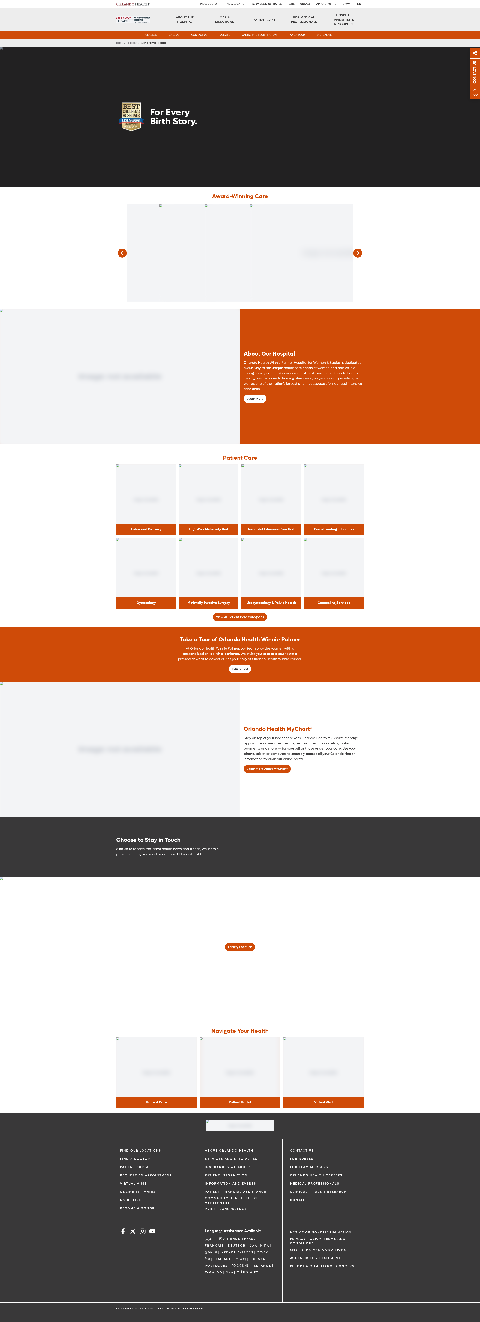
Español (262, 1266)
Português (216, 1266)
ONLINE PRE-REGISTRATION (259, 35)
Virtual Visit (133, 1183)
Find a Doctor (135, 1159)
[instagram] (143, 1232)
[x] (133, 1232)
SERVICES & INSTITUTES (267, 4)
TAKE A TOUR (297, 35)
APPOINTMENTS (326, 4)
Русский (241, 1266)
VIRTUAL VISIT (326, 35)
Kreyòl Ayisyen (237, 1252)
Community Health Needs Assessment (231, 1200)
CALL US (174, 35)
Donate (297, 1200)
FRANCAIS (214, 1245)
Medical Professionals (315, 1183)
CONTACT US (199, 35)
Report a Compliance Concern (322, 1266)
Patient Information (226, 1175)
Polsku (258, 1259)
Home (119, 42)
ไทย (229, 1272)
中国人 (221, 1239)
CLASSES (151, 35)
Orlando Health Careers (316, 1175)
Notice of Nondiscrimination (321, 1232)
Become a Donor (137, 1208)
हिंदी (208, 1259)
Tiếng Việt (247, 1272)
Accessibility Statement (315, 1258)
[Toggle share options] (475, 53)
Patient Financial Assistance (235, 1192)
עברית (262, 1252)
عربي (208, 1239)
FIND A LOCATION (235, 4)
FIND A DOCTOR (208, 4)
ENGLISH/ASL (243, 1239)
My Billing (131, 1200)
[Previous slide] (122, 253)
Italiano (223, 1259)
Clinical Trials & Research (318, 1192)
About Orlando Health (229, 1150)
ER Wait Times (351, 4)
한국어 (241, 1259)
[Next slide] (357, 253)
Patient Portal (135, 1167)
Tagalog (214, 1272)
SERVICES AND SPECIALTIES (231, 1159)
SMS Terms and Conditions (318, 1250)
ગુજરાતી (211, 1252)
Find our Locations (140, 1150)
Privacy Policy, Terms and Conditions (318, 1241)
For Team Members (309, 1167)
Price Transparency (226, 1209)
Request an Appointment (146, 1175)
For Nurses (302, 1159)
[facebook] (123, 1232)
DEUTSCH (237, 1245)
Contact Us (302, 1150)
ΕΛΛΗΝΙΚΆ (259, 1245)
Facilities (131, 42)
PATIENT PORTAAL (299, 4)
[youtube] (152, 1232)
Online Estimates (138, 1192)
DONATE (224, 35)
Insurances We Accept (228, 1167)
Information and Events (230, 1183)
